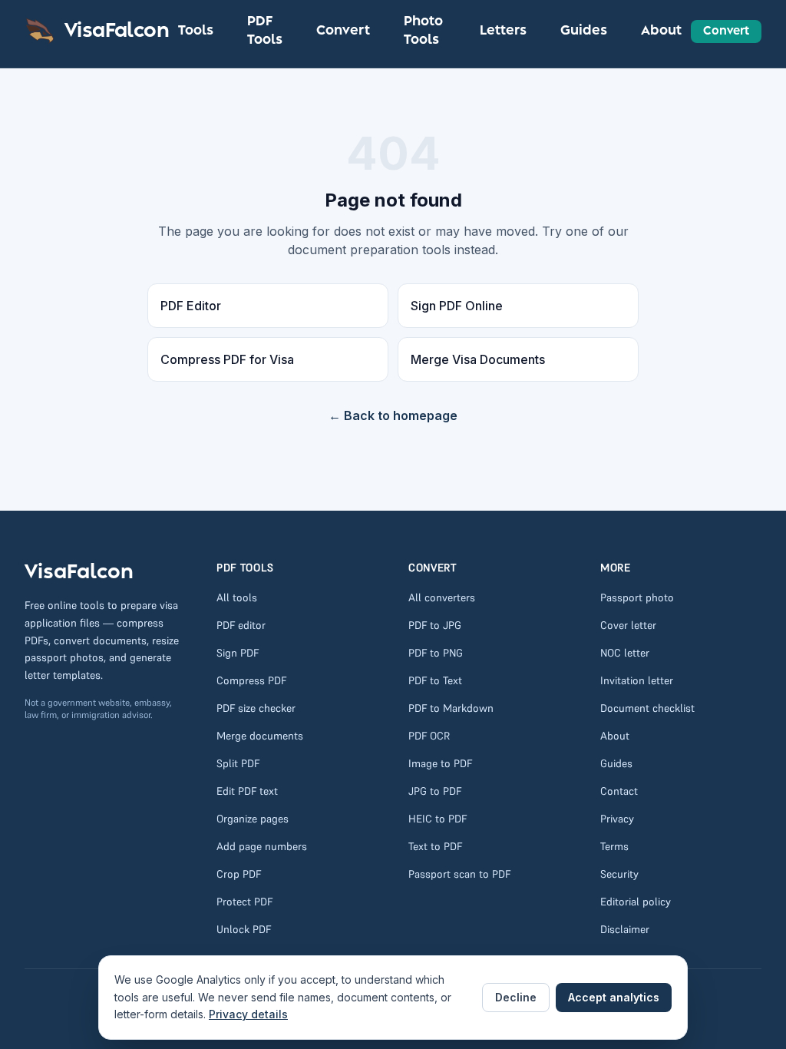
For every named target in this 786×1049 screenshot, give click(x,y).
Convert (343, 31)
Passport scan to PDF (459, 874)
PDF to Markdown (451, 708)
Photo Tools (423, 30)
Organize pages (252, 819)
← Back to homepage (393, 415)
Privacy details (248, 1014)
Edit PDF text (247, 791)
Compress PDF (251, 680)
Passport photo (637, 597)
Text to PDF (435, 846)
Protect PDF (244, 901)
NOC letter (624, 653)
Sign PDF (237, 653)
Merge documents (259, 736)
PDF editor (241, 625)
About (661, 31)
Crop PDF (238, 874)
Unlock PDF (243, 929)
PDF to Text (435, 680)
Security (619, 874)
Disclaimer (624, 929)
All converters (441, 597)
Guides (583, 31)
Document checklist (647, 708)
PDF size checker (256, 708)
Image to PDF (440, 763)
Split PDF (237, 763)
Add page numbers (261, 846)
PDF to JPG (434, 625)
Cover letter (628, 625)
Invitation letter (636, 680)
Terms (614, 846)
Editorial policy (635, 901)
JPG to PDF (434, 791)
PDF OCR (429, 736)
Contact (619, 791)
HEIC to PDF (437, 819)
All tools (236, 597)
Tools (195, 31)
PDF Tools (264, 30)
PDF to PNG (435, 653)
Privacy (617, 819)
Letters (503, 31)
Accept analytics (613, 997)
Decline (516, 997)
